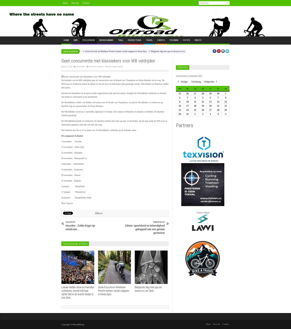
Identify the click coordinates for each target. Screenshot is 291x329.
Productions (134, 40)
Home (65, 3)
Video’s (197, 40)
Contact (86, 3)
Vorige (184, 81)
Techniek (174, 40)
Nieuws (101, 66)
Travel (149, 40)
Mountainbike (106, 40)
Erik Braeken (80, 66)
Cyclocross (88, 40)
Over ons (75, 3)
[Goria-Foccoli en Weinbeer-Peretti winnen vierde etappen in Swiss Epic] (115, 267)
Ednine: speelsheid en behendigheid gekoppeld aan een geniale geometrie (145, 227)
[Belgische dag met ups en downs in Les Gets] (152, 267)
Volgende (209, 81)
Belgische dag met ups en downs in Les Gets (162, 51)
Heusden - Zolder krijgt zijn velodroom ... (80, 226)
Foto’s (186, 40)
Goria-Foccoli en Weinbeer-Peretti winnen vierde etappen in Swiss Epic (108, 51)
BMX (76, 40)
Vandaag (196, 81)
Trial (120, 40)
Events (161, 40)
